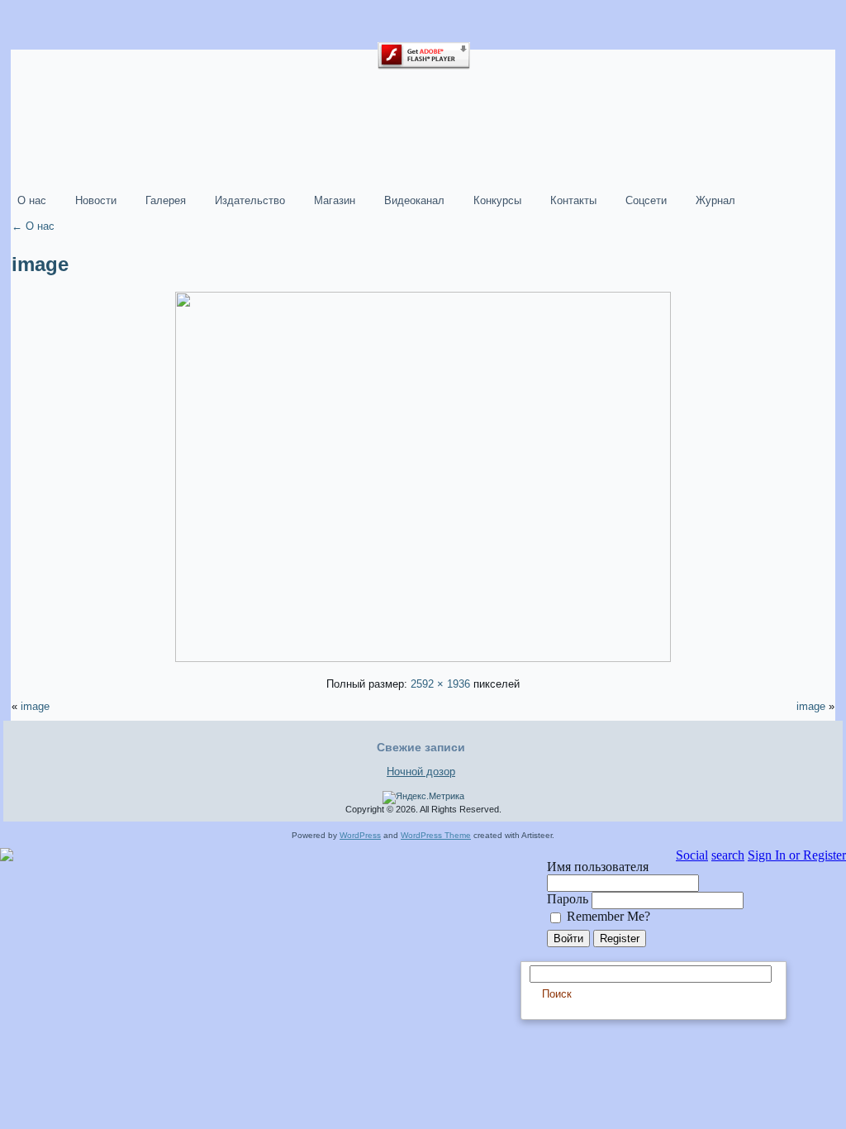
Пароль (569, 899)
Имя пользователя (598, 867)
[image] (423, 658)
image (40, 264)
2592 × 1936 (440, 684)
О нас (33, 226)
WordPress (360, 835)
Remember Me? (606, 916)
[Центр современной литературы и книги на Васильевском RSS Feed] (21, 804)
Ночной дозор (421, 771)
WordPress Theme (436, 835)
